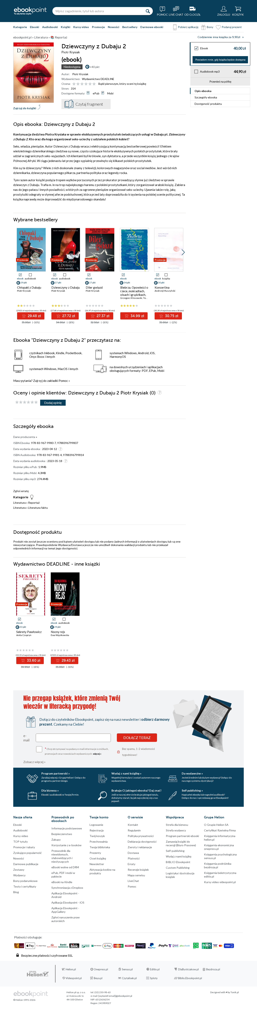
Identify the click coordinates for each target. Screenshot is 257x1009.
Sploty (154, 978)
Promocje (98, 27)
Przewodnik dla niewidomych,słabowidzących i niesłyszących (61, 856)
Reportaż (34, 502)
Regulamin (134, 830)
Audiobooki (50, 27)
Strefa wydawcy (176, 830)
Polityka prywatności (141, 836)
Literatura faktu (38, 507)
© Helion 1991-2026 (24, 999)
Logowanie (96, 824)
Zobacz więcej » (34, 762)
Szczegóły (206, 97)
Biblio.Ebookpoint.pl (190, 978)
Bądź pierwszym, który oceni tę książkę (122, 83)
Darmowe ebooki (151, 27)
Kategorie (20, 27)
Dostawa (133, 852)
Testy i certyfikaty (24, 886)
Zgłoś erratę (21, 491)
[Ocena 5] (90, 84)
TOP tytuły (20, 841)
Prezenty (95, 852)
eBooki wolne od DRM (65, 867)
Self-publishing (175, 850)
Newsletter (97, 864)
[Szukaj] (148, 11)
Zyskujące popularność (27, 852)
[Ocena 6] (94, 84)
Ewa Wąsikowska (60, 635)
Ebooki (34, 27)
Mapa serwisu (136, 875)
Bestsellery (129, 27)
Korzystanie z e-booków (66, 845)
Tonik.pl (234, 992)
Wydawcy (19, 875)
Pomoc (63, 380)
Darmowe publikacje (25, 864)
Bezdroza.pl (213, 969)
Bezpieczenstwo (61, 834)
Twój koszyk (97, 836)
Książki (65, 27)
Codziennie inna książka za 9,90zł (219, 37)
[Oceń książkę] (84, 83)
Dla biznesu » (50, 790)
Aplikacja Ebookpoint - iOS (67, 902)
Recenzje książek (138, 869)
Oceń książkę (98, 858)
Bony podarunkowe (25, 881)
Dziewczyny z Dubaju (65, 287)
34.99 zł (137, 316)
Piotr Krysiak (80, 74)
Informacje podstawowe (66, 828)
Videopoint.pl (74, 978)
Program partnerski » (55, 773)
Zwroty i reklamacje (140, 847)
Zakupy (56, 839)
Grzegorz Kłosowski (131, 297)
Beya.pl (98, 978)
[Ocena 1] (74, 84)
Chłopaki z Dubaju (29, 287)
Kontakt (133, 824)
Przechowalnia (99, 841)
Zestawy (18, 869)
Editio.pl (155, 969)
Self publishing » (192, 790)
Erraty (131, 864)
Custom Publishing (178, 867)
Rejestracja (97, 830)
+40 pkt (95, 67)
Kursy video (81, 27)
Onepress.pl (101, 969)
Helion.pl (71, 969)
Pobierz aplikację (188, 27)
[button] (183, 252)
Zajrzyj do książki (24, 108)
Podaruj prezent (232, 27)
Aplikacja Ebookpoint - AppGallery (65, 909)
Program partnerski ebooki (182, 836)
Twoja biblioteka (100, 847)
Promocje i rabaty (24, 847)
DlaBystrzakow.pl (188, 969)
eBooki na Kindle (61, 882)
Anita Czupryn (23, 635)
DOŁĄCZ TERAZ (137, 737)
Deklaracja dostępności (142, 841)
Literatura (19, 502)
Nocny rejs (58, 632)
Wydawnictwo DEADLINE (98, 79)
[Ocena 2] (78, 84)
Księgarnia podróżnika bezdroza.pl (217, 865)
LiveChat (133, 881)
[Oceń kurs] (26, 402)
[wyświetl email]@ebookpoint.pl (115, 995)
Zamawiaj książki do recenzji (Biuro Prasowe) (181, 843)
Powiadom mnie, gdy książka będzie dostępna (220, 59)
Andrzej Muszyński (165, 290)
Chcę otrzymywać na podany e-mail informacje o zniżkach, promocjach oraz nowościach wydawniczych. (77, 751)
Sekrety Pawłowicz (29, 632)
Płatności (134, 858)
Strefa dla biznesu (177, 824)
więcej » (97, 753)
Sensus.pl (127, 969)
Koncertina (162, 287)
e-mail (26, 737)
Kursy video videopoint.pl (220, 882)
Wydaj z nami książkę (178, 856)
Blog (16, 892)
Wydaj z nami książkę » (126, 773)
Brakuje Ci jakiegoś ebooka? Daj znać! (136, 790)
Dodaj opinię (53, 402)
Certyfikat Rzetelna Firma (220, 830)
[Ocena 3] (82, 84)
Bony (210, 27)
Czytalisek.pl (129, 978)
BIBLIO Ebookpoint (178, 862)
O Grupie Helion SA (216, 824)
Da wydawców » (192, 773)
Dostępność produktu (208, 103)
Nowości (113, 27)
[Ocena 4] (86, 84)
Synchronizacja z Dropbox (67, 887)
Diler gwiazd (94, 287)
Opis (203, 91)
